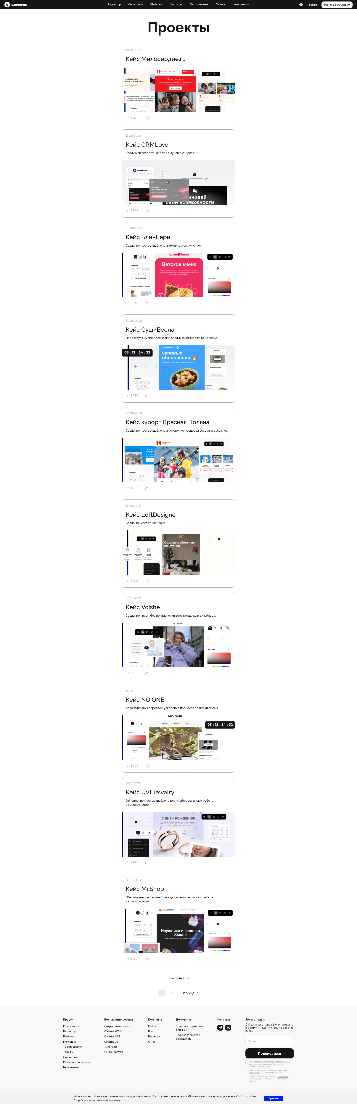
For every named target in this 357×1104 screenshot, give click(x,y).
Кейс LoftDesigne (151, 514)
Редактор (114, 4)
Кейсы (152, 1026)
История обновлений (77, 1062)
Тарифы (221, 4)
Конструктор (71, 1026)
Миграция (176, 4)
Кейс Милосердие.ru (156, 58)
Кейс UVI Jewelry (150, 792)
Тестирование (199, 4)
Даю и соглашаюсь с (270, 1064)
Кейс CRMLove (147, 144)
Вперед (187, 993)
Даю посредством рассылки (269, 1071)
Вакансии (154, 1036)
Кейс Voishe (143, 607)
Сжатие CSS (112, 1036)
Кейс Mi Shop (145, 888)
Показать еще (178, 978)
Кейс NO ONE (145, 699)
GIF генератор (113, 1051)
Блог (151, 1031)
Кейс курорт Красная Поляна (167, 422)
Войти (312, 4)
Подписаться (269, 1053)
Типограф (110, 1046)
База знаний (71, 1067)
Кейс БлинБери (148, 237)
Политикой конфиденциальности (266, 1065)
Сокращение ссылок (117, 1026)
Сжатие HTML (113, 1031)
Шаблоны (156, 4)
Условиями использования (277, 1079)
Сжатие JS (111, 1041)
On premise (70, 1057)
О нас (151, 1041)
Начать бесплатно (337, 4)
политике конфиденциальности (107, 1100)
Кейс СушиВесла (150, 329)
